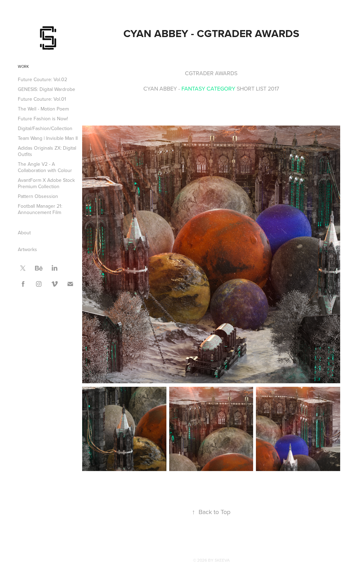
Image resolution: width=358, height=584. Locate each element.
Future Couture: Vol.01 (42, 98)
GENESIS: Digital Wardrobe (46, 89)
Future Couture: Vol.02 (42, 79)
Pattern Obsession (38, 196)
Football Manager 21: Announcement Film (40, 209)
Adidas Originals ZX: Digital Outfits (47, 151)
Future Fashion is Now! (43, 118)
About (24, 232)
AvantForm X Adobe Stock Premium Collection (46, 183)
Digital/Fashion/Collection (45, 128)
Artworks (27, 249)
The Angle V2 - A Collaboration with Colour (45, 167)
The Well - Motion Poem (43, 108)
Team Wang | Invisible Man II (48, 138)
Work (23, 66)
